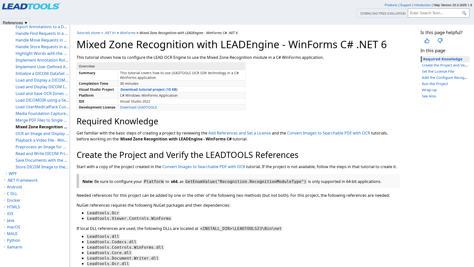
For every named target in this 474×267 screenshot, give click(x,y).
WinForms (128, 32)
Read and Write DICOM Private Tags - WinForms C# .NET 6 (42, 153)
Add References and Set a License (239, 133)
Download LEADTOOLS (138, 107)
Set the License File (438, 71)
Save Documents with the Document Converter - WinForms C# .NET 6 (42, 160)
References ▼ (15, 22)
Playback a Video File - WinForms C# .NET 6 (42, 140)
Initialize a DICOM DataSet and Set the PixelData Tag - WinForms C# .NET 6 (42, 73)
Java (10, 220)
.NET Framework (22, 180)
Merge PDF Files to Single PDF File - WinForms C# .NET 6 (42, 120)
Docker (13, 200)
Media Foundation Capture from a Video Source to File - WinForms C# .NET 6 (42, 113)
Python (13, 240)
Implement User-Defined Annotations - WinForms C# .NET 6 (42, 66)
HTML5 (13, 207)
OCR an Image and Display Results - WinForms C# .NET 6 (42, 133)
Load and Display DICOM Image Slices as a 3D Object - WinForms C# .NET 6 (42, 86)
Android (14, 187)
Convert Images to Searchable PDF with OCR (328, 133)
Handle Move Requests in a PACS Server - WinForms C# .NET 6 (42, 40)
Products (391, 4)
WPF (13, 173)
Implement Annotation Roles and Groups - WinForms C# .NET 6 (42, 60)
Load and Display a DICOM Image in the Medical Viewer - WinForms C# (42, 80)
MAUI (12, 233)
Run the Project (435, 83)
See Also (429, 95)
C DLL (12, 193)
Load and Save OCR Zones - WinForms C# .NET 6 (42, 93)
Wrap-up (429, 89)
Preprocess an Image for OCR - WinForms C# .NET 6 (42, 147)
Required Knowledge (442, 58)
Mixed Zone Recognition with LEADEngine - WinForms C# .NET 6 (42, 127)
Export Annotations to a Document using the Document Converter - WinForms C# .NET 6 (42, 26)
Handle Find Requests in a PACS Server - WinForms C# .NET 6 (42, 33)
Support (405, 4)
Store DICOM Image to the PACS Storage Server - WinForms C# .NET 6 (42, 167)
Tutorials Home (88, 32)
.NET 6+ (110, 32)
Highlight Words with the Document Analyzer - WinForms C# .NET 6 (42, 53)
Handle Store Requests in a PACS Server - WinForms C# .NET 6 (42, 46)
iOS (10, 213)
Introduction (422, 4)
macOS (13, 227)
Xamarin (14, 247)
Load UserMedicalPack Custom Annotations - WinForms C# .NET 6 (42, 107)
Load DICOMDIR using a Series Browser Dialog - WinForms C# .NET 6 (42, 100)
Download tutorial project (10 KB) (149, 89)
